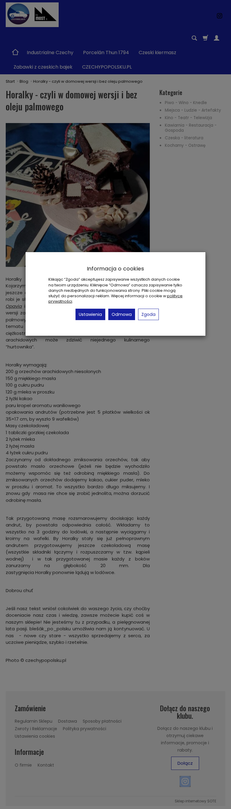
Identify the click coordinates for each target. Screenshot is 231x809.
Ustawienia (90, 314)
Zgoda (148, 314)
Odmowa (122, 314)
